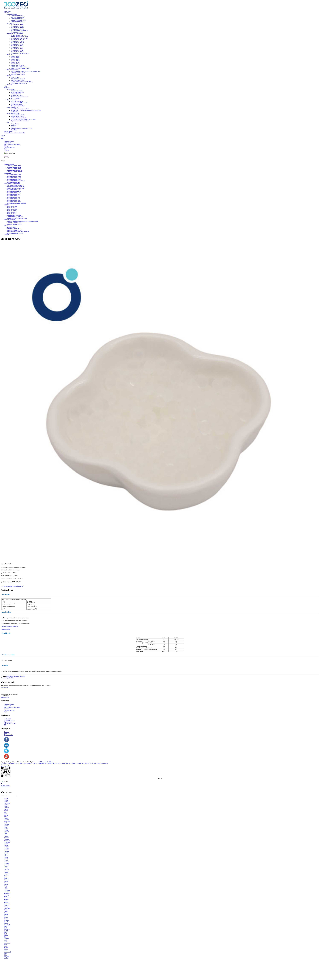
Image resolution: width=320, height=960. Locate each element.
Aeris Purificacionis (12, 107)
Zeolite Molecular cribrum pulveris (99, 763)
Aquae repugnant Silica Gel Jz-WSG (20, 68)
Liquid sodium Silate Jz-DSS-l (19, 83)
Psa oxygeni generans (16, 104)
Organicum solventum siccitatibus (19, 120)
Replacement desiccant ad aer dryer (10, 763)
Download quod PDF (18, 586)
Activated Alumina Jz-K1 (17, 15)
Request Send (4, 687)
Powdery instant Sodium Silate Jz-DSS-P (21, 81)
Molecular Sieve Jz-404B (17, 51)
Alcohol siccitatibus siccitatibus (19, 117)
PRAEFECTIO (15, 111)
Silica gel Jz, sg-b (15, 62)
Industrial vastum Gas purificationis (20, 108)
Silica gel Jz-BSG (15, 57)
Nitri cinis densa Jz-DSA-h (18, 78)
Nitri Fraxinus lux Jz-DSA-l (18, 80)
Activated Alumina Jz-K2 (17, 17)
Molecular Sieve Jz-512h (17, 39)
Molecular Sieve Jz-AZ (17, 32)
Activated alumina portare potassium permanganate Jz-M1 (26, 71)
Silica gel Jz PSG (15, 60)
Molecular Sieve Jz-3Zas (17, 42)
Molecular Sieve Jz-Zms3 (17, 24)
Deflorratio (13, 125)
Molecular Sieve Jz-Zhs (17, 48)
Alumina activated (12, 14)
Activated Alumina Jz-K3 (17, 18)
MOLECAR (10, 23)
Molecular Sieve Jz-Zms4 (17, 26)
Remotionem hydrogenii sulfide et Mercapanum (23, 119)
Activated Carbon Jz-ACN (18, 72)
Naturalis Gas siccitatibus (17, 116)
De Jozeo (6, 132)
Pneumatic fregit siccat (16, 95)
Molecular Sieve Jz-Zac (17, 47)
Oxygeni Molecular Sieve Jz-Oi (19, 35)
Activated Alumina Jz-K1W (18, 21)
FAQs (5, 86)
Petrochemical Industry (13, 113)
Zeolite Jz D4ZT (15, 77)
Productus (6, 12)
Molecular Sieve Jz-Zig (17, 50)
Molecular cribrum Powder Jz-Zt (19, 30)
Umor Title (13, 129)
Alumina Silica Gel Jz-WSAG (19, 66)
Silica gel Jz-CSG (15, 59)
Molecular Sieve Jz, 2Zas (17, 41)
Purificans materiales (12, 69)
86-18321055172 (5, 766)
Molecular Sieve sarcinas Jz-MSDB (20, 53)
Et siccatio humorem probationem (10, 626)
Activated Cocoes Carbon (82, 763)
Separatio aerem (11, 99)
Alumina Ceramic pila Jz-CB (18, 20)
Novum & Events (13, 132)
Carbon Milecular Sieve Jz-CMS (19, 38)
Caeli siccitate (11, 89)
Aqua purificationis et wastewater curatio (21, 128)
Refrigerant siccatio (16, 93)
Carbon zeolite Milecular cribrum (66, 763)
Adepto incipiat (5, 697)
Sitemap (51, 762)
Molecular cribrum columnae (27, 763)
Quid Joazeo (7, 11)
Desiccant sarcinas (15, 98)
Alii (8, 122)
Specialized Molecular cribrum (15, 33)
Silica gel (9, 54)
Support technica (8, 131)
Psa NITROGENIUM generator (19, 102)
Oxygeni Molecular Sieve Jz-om (19, 36)
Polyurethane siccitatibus (17, 92)
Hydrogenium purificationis (18, 105)
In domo (6, 156)
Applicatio (7, 87)
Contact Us (22, 132)
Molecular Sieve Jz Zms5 (17, 27)
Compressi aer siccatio (16, 90)
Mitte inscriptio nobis (6, 586)
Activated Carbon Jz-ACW (18, 74)
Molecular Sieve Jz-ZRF (17, 44)
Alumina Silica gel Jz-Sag (17, 65)
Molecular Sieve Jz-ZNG (17, 45)
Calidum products (43, 762)
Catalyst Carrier (15, 123)
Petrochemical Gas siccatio (18, 114)
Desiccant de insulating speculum (19, 96)
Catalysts (9, 84)
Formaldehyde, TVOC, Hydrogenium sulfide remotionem (26, 110)
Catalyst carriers (6, 629)
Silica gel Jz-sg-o (15, 63)
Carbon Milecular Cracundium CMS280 (46, 763)
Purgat (9, 75)
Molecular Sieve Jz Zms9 (17, 29)
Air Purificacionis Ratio (17, 101)
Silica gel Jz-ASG (15, 56)
